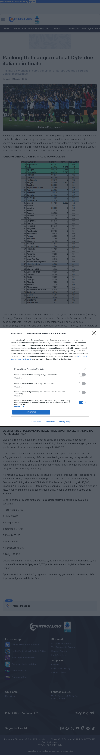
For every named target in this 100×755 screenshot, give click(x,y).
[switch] (82, 374)
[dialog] (50, 377)
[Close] (94, 333)
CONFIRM (31, 412)
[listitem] (50, 369)
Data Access (50, 421)
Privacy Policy (64, 421)
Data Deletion (35, 421)
